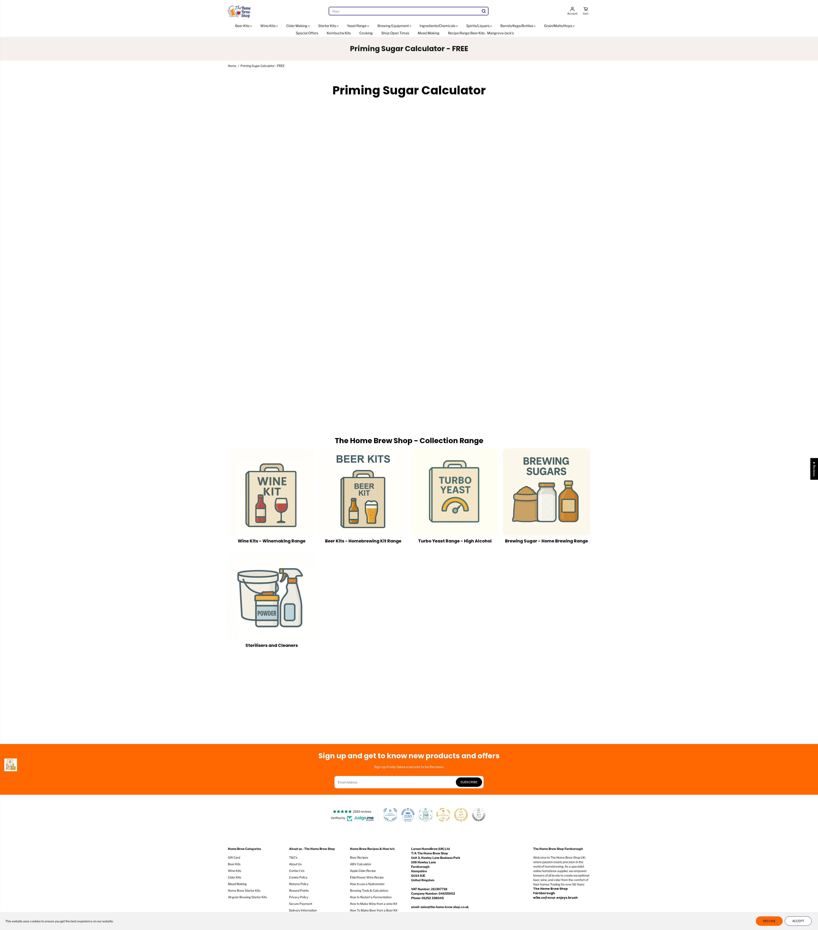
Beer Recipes (359, 857)
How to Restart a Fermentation (371, 897)
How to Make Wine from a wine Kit (373, 903)
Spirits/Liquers (478, 26)
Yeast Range (357, 26)
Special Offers (307, 33)
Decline (769, 921)
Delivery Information (303, 910)
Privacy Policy (298, 897)
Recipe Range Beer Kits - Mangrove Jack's (481, 33)
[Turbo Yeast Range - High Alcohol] (454, 492)
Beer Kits (242, 26)
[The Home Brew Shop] (239, 11)
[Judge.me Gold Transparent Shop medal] (443, 815)
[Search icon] (483, 11)
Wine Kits (268, 26)
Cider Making (297, 26)
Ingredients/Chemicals (438, 26)
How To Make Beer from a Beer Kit (373, 910)
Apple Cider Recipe (363, 870)
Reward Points (299, 890)
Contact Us (296, 870)
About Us (295, 864)
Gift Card (234, 857)
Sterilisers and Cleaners (271, 645)
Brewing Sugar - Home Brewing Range (546, 541)
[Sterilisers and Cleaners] (271, 596)
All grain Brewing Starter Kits (247, 897)
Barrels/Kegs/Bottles (517, 26)
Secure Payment (300, 903)
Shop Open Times (395, 33)
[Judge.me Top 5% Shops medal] (478, 815)
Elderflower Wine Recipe (367, 877)
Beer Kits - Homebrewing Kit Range (363, 541)
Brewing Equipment (393, 26)
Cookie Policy (298, 877)
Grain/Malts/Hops (558, 26)
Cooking (366, 33)
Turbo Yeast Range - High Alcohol (455, 541)
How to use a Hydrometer (367, 884)
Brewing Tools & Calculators (369, 890)
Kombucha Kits (339, 33)
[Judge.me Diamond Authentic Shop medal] (390, 815)
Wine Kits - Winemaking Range (271, 541)
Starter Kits (327, 26)
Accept (798, 921)
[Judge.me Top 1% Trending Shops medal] (461, 815)
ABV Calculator (360, 864)
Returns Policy (298, 884)
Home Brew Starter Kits (244, 890)
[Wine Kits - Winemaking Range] (271, 492)
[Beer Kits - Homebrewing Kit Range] (363, 492)
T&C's (293, 857)
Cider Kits (234, 877)
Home (232, 66)
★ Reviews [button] (814, 468)
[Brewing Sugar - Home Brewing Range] (546, 492)
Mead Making (428, 33)
